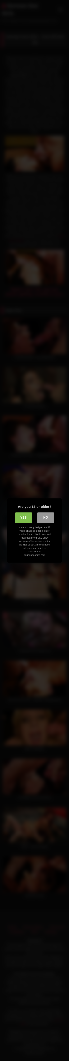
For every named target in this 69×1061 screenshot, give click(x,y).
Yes (23, 517)
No (45, 517)
